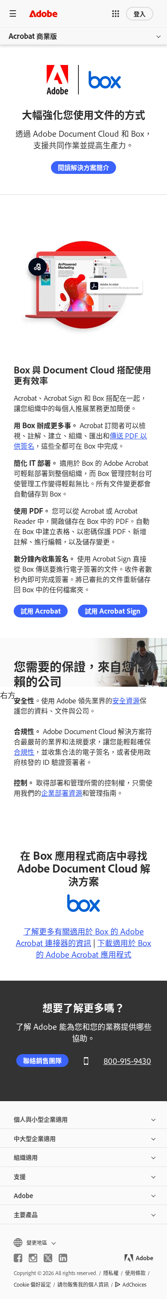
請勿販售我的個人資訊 (83, 1284)
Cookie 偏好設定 (32, 1284)
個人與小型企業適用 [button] (41, 1118)
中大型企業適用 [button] (35, 1138)
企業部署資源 (61, 793)
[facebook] (18, 1258)
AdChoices (134, 1284)
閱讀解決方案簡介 (83, 167)
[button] (115, 14)
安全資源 (126, 700)
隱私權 (111, 1273)
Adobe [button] (23, 1195)
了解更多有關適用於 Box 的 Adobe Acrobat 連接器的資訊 (80, 937)
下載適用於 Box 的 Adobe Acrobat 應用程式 (94, 948)
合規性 (24, 751)
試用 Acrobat (41, 611)
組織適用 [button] (26, 1156)
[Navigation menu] (13, 13)
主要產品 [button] (26, 1214)
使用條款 (135, 1273)
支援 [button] (20, 1176)
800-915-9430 (127, 1061)
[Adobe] (43, 13)
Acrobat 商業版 (33, 36)
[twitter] (48, 1258)
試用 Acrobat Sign (112, 611)
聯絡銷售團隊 (42, 1060)
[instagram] (33, 1258)
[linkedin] (63, 1258)
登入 (140, 13)
